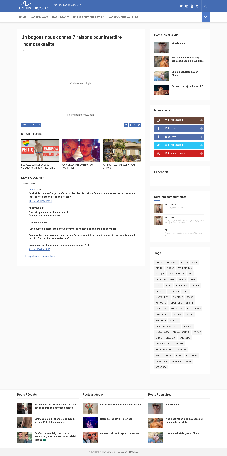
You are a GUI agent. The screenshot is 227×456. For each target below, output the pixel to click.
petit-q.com (181, 285)
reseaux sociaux (181, 332)
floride (170, 268)
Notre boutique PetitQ (88, 17)
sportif (190, 303)
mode (194, 262)
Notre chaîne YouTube (123, 17)
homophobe (162, 361)
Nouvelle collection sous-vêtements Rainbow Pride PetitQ (38, 166)
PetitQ (159, 268)
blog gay (174, 320)
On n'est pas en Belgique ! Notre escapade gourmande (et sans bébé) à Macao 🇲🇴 (56, 436)
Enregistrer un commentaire (40, 256)
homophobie (176, 303)
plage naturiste (164, 344)
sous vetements (176, 274)
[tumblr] (197, 6)
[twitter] (181, 6)
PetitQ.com (191, 355)
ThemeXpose (107, 451)
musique (160, 274)
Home (22, 17)
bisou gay (170, 338)
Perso (159, 262)
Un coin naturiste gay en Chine (182, 433)
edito (185, 291)
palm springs (194, 309)
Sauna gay (161, 367)
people (182, 280)
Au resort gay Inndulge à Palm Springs (119, 166)
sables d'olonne (164, 355)
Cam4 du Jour (163, 315)
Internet (160, 291)
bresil (159, 338)
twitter (189, 315)
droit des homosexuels (167, 326)
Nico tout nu (178, 43)
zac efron (161, 320)
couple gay (161, 309)
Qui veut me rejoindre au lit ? (187, 86)
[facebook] (176, 6)
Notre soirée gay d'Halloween (116, 419)
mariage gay (177, 309)
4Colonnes (170, 205)
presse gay (180, 350)
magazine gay (162, 297)
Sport (190, 297)
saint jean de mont (181, 361)
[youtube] (192, 6)
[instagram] (187, 6)
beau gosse (28, 125)
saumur (195, 285)
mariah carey (162, 332)
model (168, 285)
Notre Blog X (39, 17)
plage (179, 355)
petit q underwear (165, 280)
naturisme (185, 338)
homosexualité (163, 350)
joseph (32, 189)
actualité (161, 303)
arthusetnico (185, 268)
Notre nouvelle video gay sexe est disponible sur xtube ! (188, 60)
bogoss (177, 315)
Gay (38, 125)
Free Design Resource (127, 451)
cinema (179, 344)
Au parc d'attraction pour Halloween (119, 433)
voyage (197, 332)
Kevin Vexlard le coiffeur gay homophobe (77, 166)
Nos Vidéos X (60, 17)
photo (184, 262)
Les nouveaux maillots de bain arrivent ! (121, 404)
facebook (188, 326)
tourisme (178, 297)
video (158, 285)
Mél (167, 230)
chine (192, 280)
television (174, 291)
